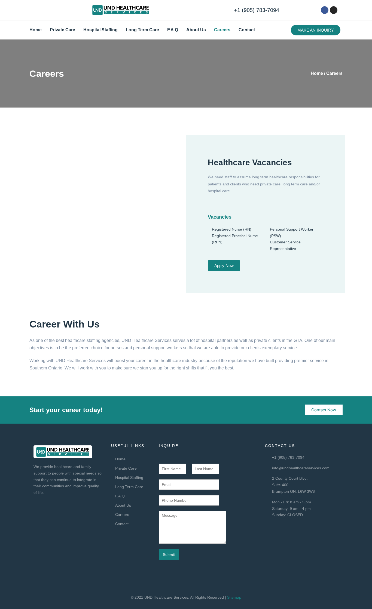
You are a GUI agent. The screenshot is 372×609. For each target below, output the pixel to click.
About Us (196, 29)
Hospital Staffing (100, 29)
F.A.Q (172, 29)
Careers (222, 29)
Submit (169, 554)
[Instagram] (333, 10)
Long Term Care (142, 29)
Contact (247, 29)
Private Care (62, 29)
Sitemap (234, 597)
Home (35, 29)
